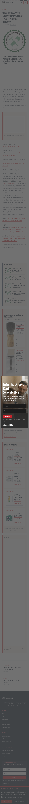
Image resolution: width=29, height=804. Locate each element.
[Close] (26, 377)
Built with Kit (8, 425)
